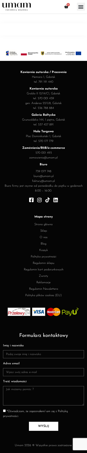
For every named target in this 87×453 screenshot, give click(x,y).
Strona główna (43, 224)
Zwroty (43, 276)
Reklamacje (43, 282)
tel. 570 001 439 (43, 98)
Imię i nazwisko (13, 345)
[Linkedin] (55, 199)
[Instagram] (39, 199)
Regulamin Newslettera (43, 289)
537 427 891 (46, 124)
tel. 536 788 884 (43, 108)
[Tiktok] (47, 199)
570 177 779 (45, 141)
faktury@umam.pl (43, 181)
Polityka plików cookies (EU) (43, 295)
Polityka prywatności (43, 256)
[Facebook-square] (31, 199)
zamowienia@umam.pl (43, 157)
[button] (81, 7)
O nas (43, 237)
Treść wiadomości (15, 381)
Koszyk (43, 250)
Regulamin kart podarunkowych (43, 269)
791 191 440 (45, 81)
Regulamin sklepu (43, 263)
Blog (43, 243)
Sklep (43, 230)
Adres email (11, 363)
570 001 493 (43, 152)
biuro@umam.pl (44, 176)
